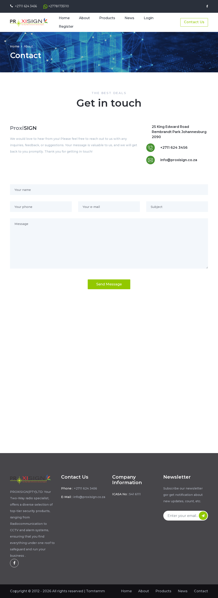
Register (66, 26)
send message (109, 284)
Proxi (23, 128)
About (84, 18)
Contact (201, 591)
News (129, 18)
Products (107, 18)
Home (64, 18)
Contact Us (194, 22)
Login (148, 18)
